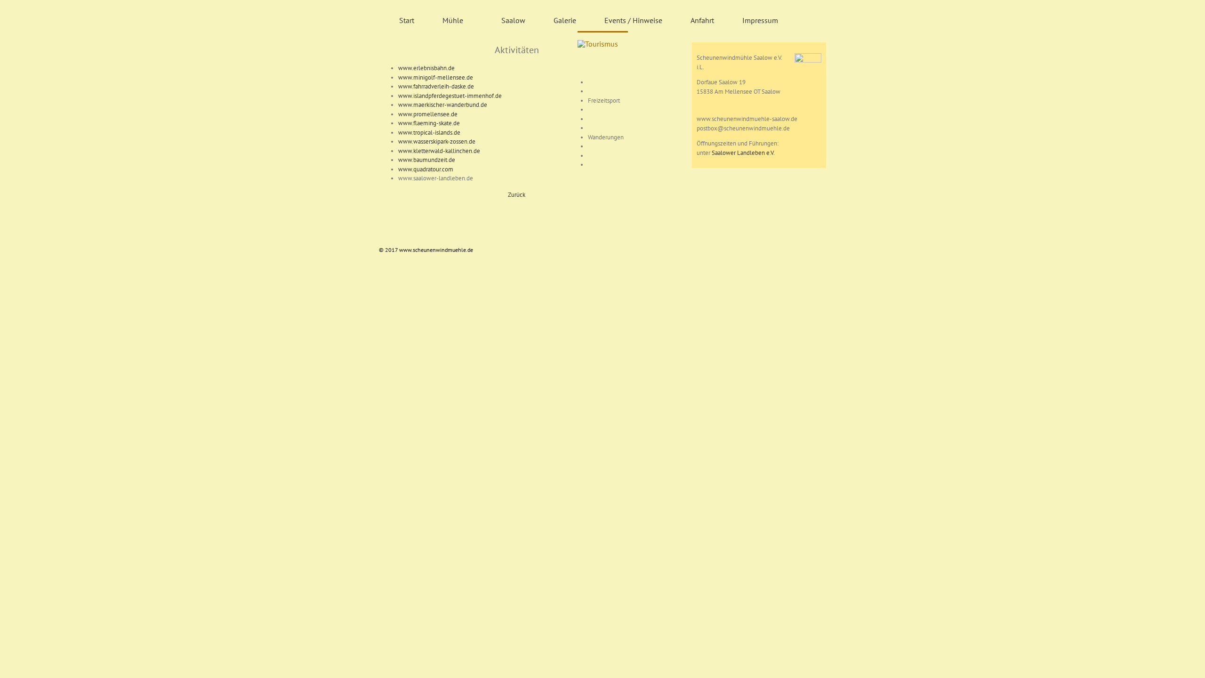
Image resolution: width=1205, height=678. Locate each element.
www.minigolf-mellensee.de (435, 77)
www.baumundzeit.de (426, 160)
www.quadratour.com (425, 169)
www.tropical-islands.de (429, 133)
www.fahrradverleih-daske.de (436, 86)
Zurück (516, 195)
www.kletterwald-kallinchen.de (439, 151)
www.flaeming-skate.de (429, 123)
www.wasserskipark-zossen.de (436, 141)
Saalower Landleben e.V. (743, 153)
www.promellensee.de (428, 114)
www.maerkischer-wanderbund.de (442, 105)
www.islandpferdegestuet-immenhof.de (450, 96)
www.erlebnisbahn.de (426, 68)
